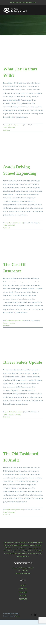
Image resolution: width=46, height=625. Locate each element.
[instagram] (35, 615)
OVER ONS (23, 589)
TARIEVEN (23, 592)
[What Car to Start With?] (23, 52)
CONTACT (23, 599)
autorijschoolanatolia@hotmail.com (14, 125)
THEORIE (23, 596)
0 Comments (11, 127)
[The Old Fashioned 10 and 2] (23, 437)
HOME (23, 585)
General (5, 127)
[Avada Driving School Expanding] (23, 150)
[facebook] (31, 615)
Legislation (10, 414)
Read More (6, 130)
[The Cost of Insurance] (23, 248)
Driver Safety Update (22, 362)
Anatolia (17, 616)
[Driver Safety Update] (23, 345)
